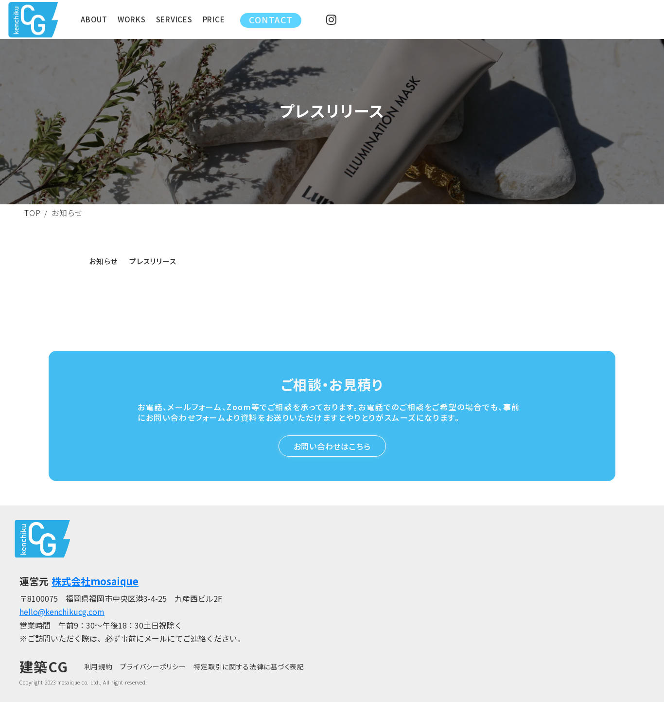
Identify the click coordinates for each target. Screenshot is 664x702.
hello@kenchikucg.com (62, 611)
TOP (32, 212)
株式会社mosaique (95, 581)
